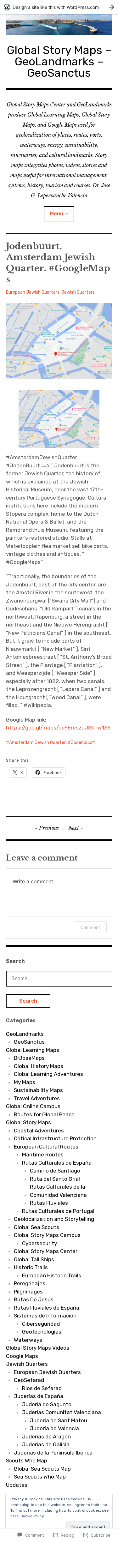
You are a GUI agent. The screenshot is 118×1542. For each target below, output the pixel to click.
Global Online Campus (33, 1106)
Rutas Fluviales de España (46, 1308)
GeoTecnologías (41, 1332)
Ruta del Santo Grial (55, 1179)
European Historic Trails (51, 1275)
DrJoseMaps (29, 1058)
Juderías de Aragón (46, 1436)
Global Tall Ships (34, 1259)
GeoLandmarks (25, 1034)
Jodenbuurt (83, 742)
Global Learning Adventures (48, 1074)
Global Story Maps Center (45, 1251)
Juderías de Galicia (46, 1444)
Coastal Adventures (39, 1130)
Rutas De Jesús (33, 1299)
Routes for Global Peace (44, 1114)
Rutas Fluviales (49, 1203)
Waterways (28, 1340)
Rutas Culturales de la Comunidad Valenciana (58, 1191)
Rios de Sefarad (42, 1388)
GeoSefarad (29, 1380)
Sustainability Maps (38, 1090)
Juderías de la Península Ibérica (53, 1452)
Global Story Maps (28, 1122)
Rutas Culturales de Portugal (58, 1211)
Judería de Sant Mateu (58, 1420)
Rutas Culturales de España (57, 1163)
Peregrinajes (29, 1283)
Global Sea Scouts (36, 1227)
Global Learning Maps (32, 1050)
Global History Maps (38, 1066)
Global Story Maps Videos (37, 1348)
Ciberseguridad (41, 1324)
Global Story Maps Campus (47, 1235)
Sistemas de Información (45, 1315)
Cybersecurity (39, 1243)
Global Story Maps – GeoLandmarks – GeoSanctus (59, 61)
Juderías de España (38, 1396)
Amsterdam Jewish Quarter (37, 742)
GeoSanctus (29, 1042)
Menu (56, 214)
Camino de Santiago (55, 1170)
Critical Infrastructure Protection (55, 1138)
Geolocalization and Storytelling (54, 1219)
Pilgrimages (28, 1291)
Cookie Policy (32, 1516)
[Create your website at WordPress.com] (59, 7)
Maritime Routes (43, 1154)
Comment (90, 927)
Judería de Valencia (54, 1428)
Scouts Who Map (26, 1460)
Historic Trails (31, 1267)
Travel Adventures (37, 1098)
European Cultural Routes (46, 1146)
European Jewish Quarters (32, 292)
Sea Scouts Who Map (40, 1476)
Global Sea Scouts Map (42, 1469)
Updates (16, 1485)
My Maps (24, 1082)
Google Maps (22, 1356)
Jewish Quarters (78, 292)
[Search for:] (59, 978)
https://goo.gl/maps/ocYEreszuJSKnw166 (58, 727)
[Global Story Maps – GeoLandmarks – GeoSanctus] (59, 24)
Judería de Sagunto (46, 1404)
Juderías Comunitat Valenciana (61, 1412)
